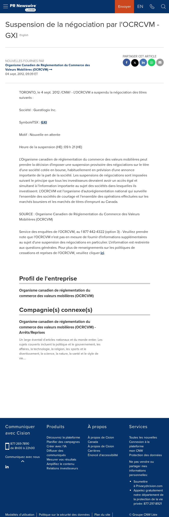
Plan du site (102, 514)
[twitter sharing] (135, 63)
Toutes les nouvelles (143, 437)
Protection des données (145, 455)
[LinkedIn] (7, 467)
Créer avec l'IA (56, 446)
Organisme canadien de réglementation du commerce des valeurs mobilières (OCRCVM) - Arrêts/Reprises (57, 327)
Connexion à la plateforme (139, 444)
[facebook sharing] (126, 63)
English (24, 35)
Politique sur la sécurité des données (64, 514)
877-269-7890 (19, 443)
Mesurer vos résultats (61, 459)
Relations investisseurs (62, 468)
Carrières (94, 450)
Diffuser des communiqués (56, 452)
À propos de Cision (101, 446)
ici (102, 252)
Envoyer (124, 6)
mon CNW (136, 450)
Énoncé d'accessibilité (103, 455)
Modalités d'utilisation (19, 514)
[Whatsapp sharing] (151, 63)
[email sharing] (160, 63)
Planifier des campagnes (63, 442)
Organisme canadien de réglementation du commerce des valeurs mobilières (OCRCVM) (56, 293)
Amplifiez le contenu (60, 464)
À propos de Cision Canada (101, 439)
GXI (44, 122)
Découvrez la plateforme (63, 437)
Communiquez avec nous (22, 457)
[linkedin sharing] (143, 63)
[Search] (163, 6)
